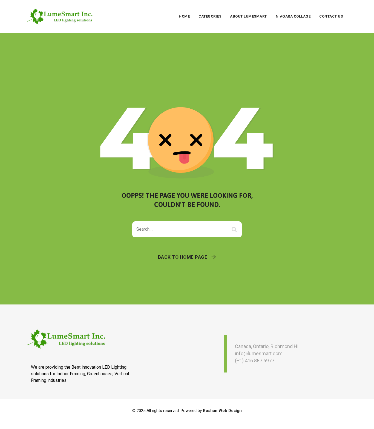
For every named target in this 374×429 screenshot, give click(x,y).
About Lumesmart (248, 16)
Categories (209, 16)
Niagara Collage (293, 16)
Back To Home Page (183, 257)
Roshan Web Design (222, 410)
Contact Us (331, 16)
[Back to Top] (362, 420)
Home (184, 16)
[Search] (235, 229)
